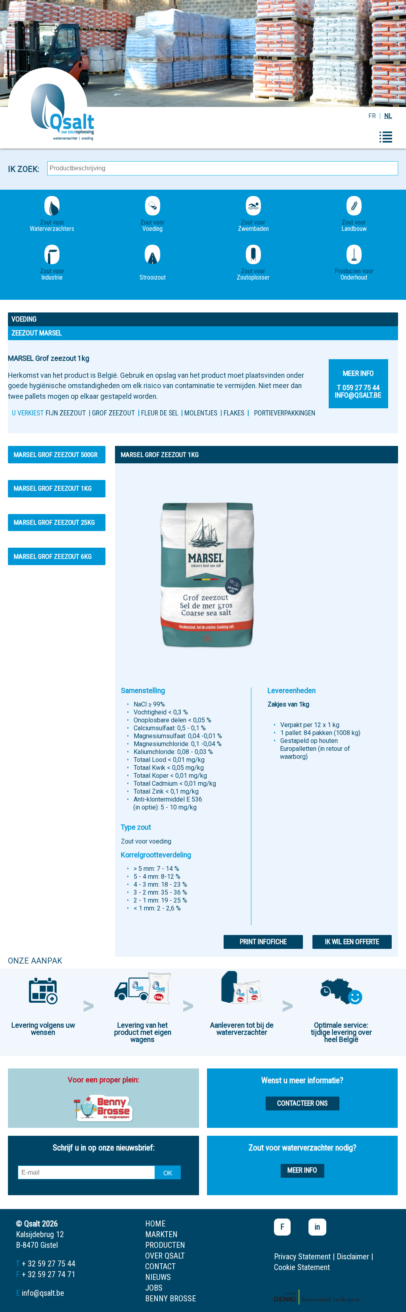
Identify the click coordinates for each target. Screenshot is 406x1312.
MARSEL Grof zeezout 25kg (54, 522)
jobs (154, 1288)
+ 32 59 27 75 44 (48, 1263)
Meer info (302, 1170)
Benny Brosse (170, 1298)
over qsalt (165, 1256)
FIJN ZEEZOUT (66, 413)
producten (165, 1245)
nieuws (158, 1277)
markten (161, 1234)
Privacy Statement (302, 1256)
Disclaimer (353, 1256)
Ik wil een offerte (352, 942)
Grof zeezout (113, 413)
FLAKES (234, 413)
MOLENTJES (200, 413)
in (317, 1227)
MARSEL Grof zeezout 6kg (52, 556)
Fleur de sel (159, 413)
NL (388, 116)
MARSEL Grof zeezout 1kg (52, 488)
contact (160, 1266)
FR (372, 116)
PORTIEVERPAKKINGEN (284, 413)
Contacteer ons (302, 1103)
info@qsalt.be (43, 1293)
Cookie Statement (302, 1267)
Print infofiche (263, 942)
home (155, 1223)
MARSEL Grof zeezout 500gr (55, 455)
